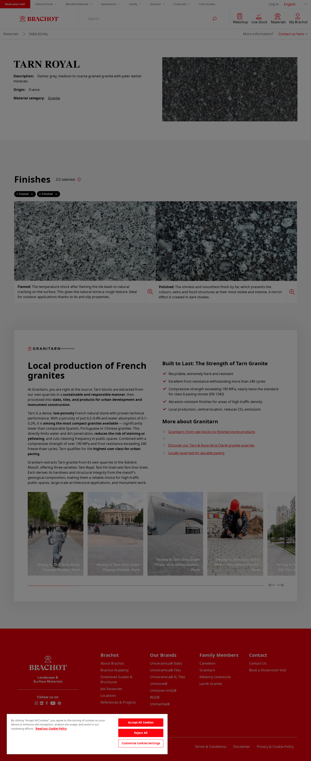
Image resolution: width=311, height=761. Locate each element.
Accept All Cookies (140, 722)
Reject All (140, 733)
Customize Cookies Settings (141, 743)
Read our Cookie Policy (51, 728)
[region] (87, 734)
